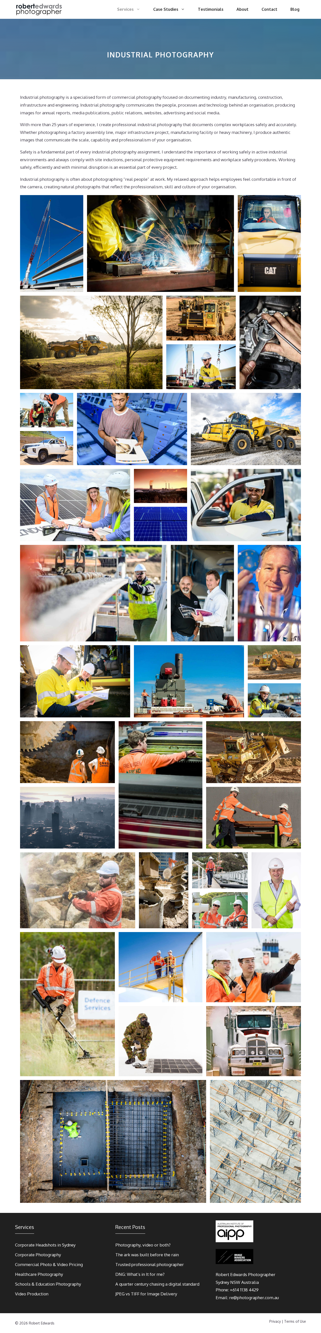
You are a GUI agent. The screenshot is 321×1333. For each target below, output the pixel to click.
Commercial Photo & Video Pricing (49, 1264)
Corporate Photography (38, 1254)
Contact (269, 9)
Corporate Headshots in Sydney (45, 1244)
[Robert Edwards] (39, 9)
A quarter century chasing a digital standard (157, 1284)
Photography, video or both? (143, 1244)
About (242, 9)
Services (125, 9)
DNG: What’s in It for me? (140, 1274)
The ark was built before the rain (147, 1254)
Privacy (275, 1321)
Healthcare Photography (39, 1274)
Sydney (222, 1282)
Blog (294, 9)
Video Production (31, 1293)
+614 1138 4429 (244, 1289)
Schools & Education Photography (48, 1284)
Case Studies (165, 9)
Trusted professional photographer (149, 1264)
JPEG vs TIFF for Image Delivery (146, 1293)
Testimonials (210, 9)
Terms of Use (295, 1321)
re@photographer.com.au (254, 1297)
